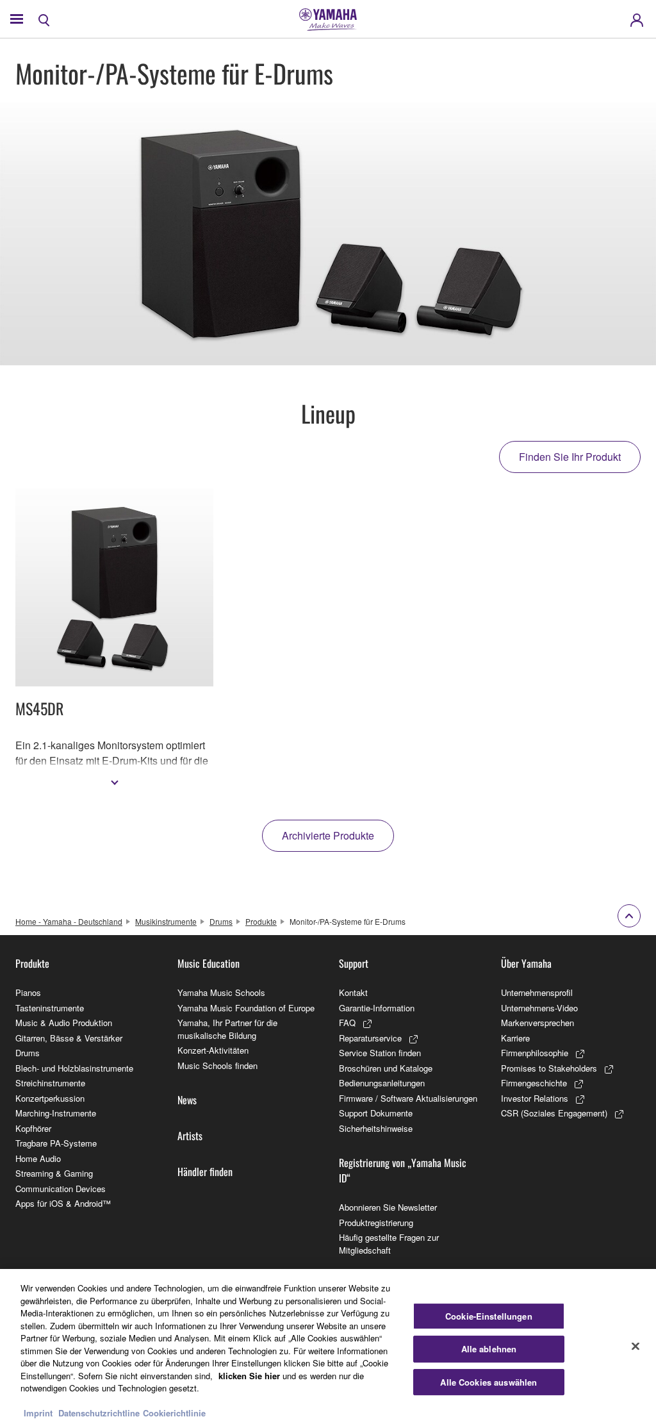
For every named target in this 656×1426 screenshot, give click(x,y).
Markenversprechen (537, 1022)
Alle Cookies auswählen (488, 1382)
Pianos (28, 992)
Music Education (208, 963)
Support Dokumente (376, 1113)
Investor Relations (534, 1098)
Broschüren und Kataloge (385, 1068)
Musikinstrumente (166, 921)
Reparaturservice (370, 1038)
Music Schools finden (217, 1065)
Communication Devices (60, 1188)
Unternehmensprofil (537, 992)
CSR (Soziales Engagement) (554, 1113)
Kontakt (353, 992)
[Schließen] (635, 1346)
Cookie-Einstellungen (488, 1316)
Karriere (515, 1038)
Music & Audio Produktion (63, 1022)
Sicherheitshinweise (376, 1128)
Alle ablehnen (489, 1349)
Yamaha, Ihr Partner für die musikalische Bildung (227, 1028)
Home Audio (38, 1158)
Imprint (38, 1413)
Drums (221, 921)
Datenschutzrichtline (99, 1413)
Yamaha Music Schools (221, 992)
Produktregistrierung (376, 1222)
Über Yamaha (526, 963)
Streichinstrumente (50, 1083)
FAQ (347, 1022)
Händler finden (205, 1171)
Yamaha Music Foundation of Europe (246, 1008)
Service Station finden (380, 1053)
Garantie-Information (376, 1008)
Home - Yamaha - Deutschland (68, 921)
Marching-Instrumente (55, 1113)
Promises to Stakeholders (549, 1068)
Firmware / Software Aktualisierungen (408, 1098)
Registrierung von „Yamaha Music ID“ (402, 1170)
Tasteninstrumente (49, 1008)
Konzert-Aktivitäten (213, 1050)
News (187, 1099)
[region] (328, 1347)
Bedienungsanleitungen (382, 1083)
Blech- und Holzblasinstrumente (74, 1068)
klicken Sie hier (249, 1376)
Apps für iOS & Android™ (63, 1203)
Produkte (261, 921)
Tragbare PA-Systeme (56, 1143)
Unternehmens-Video (539, 1008)
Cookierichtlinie (174, 1413)
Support (353, 963)
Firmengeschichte (534, 1083)
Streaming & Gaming (54, 1173)
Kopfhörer (33, 1128)
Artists (189, 1135)
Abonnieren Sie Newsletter (388, 1207)
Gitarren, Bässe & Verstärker (68, 1038)
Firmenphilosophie (534, 1053)
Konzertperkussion (50, 1098)
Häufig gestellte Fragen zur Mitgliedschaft (389, 1243)
